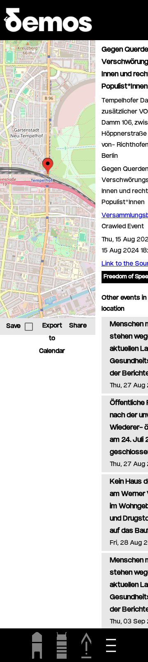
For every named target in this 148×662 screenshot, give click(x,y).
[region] (47, 179)
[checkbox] (29, 326)
